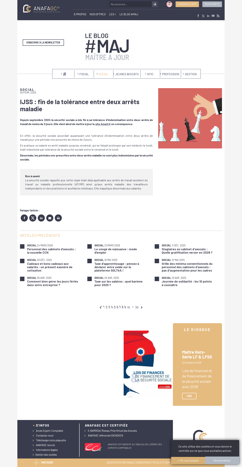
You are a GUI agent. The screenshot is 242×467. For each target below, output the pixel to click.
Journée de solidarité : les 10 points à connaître (187, 283)
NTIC (150, 74)
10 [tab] (128, 307)
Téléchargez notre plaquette (51, 440)
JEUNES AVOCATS (127, 74)
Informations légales (47, 449)
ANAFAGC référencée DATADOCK (105, 435)
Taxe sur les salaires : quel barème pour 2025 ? (118, 283)
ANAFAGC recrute (45, 445)
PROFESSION (170, 74)
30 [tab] (137, 307)
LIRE (189, 395)
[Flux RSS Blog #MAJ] (218, 16)
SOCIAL (103, 74)
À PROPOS (80, 14)
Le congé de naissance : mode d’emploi (115, 250)
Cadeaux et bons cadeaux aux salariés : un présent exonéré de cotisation (49, 267)
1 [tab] (104, 307)
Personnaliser (222, 460)
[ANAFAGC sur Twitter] (203, 16)
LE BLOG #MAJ (129, 14)
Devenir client (187, 4)
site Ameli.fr (103, 124)
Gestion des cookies (46, 454)
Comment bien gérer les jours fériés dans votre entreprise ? (52, 283)
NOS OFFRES (98, 14)
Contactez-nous (45, 435)
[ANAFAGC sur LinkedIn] (208, 16)
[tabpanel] (121, 265)
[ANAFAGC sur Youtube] (213, 16)
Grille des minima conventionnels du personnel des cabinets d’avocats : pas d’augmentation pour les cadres (187, 267)
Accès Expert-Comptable (49, 430)
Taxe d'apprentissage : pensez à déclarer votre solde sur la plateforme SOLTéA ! (116, 267)
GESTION (191, 74)
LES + (112, 14)
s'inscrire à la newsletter (43, 42)
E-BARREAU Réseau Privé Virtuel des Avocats (112, 430)
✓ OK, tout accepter (188, 460)
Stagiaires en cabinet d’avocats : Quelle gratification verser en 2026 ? (187, 250)
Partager (47, 462)
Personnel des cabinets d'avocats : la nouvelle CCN (51, 250)
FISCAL (84, 74)
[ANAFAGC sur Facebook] (198, 16)
